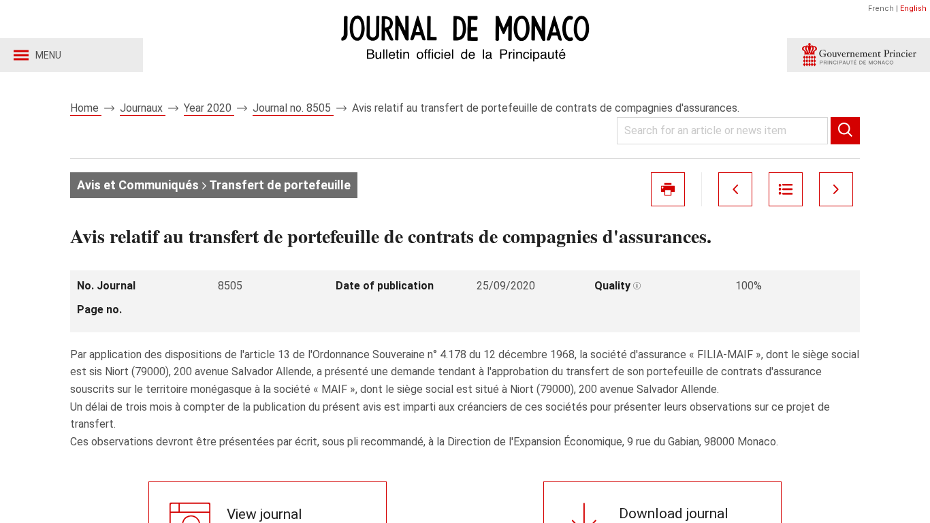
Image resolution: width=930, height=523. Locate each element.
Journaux (142, 107)
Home (85, 107)
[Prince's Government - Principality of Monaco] (858, 55)
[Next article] (836, 189)
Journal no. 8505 (293, 107)
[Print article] (668, 189)
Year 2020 (209, 107)
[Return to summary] (786, 189)
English (913, 8)
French (881, 8)
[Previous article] (735, 189)
